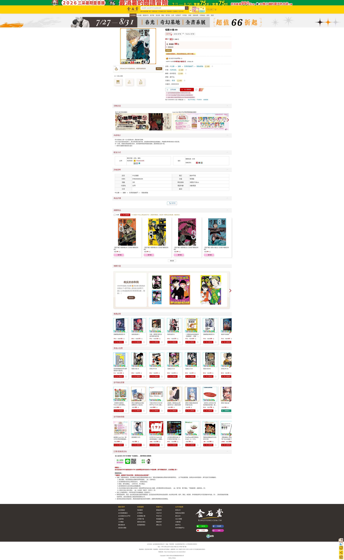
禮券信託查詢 (141, 522)
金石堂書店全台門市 (124, 516)
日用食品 (202, 15)
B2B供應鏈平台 (179, 527)
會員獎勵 (133, 15)
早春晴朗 (169, 11)
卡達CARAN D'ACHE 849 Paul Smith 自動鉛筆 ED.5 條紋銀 (156, 404)
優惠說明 (170, 47)
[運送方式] (341, 557)
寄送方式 (159, 516)
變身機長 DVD (136, 437)
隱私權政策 (121, 525)
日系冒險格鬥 (188, 66)
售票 (212, 15)
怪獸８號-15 (135, 368)
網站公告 (159, 525)
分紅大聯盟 (178, 519)
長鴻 (173, 80)
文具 (172, 15)
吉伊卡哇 (180, 11)
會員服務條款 (141, 525)
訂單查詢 (140, 513)
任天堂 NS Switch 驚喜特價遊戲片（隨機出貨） (156, 439)
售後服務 (159, 519)
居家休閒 (195, 15)
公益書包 (175, 11)
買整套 (168, 50)
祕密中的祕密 (225, 334)
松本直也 (173, 70)
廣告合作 (178, 516)
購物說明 (159, 510)
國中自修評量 (144, 11)
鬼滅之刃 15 (171, 368)
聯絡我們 (159, 522)
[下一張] (154, 46)
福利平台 (178, 525)
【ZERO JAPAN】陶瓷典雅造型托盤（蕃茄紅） (210, 404)
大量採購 (205, 99)
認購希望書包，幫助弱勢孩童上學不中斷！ (180, 54)
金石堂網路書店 (123, 513)
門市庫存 (199, 99)
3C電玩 (184, 15)
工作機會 (121, 522)
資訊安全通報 (122, 527)
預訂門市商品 (191, 99)
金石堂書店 (121, 510)
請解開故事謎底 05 (119, 334)
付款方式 (159, 513)
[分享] (341, 553)
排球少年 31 (224, 368)
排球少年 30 (153, 368)
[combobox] (162, 8)
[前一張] (121, 46)
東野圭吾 (154, 11)
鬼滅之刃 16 (189, 368)
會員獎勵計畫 (141, 516)
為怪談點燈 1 (135, 334)
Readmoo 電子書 (190, 34)
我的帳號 (140, 510)
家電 (189, 15)
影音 (208, 15)
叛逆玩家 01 (171, 334)
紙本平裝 (168, 34)
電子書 (168, 15)
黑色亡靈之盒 (225, 403)
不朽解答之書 (162, 11)
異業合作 (178, 510)
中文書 (139, 15)
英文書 (158, 15)
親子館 (152, 15)
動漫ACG (146, 15)
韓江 (150, 11)
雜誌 (162, 15)
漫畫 (179, 66)
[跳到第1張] (225, 129)
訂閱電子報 (140, 519)
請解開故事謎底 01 (208, 334)
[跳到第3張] (228, 129)
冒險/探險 (200, 66)
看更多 (159, 68)
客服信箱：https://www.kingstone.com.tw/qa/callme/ (172, 551)
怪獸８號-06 (207, 368)
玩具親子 (178, 15)
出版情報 (121, 519)
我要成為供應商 (180, 513)
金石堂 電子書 (177, 34)
